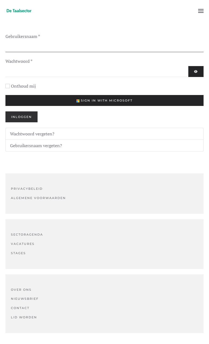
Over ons (21, 290)
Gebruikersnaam (22, 36)
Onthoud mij (23, 86)
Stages (18, 253)
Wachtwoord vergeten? (32, 134)
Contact (20, 308)
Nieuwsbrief (25, 299)
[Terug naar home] (19, 11)
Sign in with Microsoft (106, 100)
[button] (201, 11)
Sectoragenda (27, 234)
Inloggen (21, 117)
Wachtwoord (18, 61)
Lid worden (24, 317)
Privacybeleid (27, 189)
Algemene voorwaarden (38, 198)
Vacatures (23, 244)
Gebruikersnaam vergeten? (36, 146)
